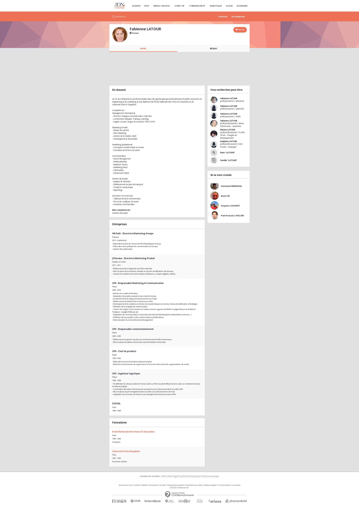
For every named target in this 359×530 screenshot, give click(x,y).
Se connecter (238, 16)
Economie (242, 5)
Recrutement (153, 485)
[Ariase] (214, 501)
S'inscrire (222, 16)
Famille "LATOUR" (228, 160)
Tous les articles (224, 485)
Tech (146, 5)
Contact (137, 485)
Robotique (216, 5)
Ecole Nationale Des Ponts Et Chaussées (133, 431)
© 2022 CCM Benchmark (180, 488)
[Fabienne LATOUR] (120, 34)
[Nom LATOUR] (213, 152)
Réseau (213, 48)
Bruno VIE (225, 196)
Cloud (229, 5)
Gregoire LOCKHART (230, 205)
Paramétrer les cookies (194, 485)
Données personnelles (175, 485)
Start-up (179, 5)
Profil (143, 48)
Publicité (144, 485)
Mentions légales (210, 485)
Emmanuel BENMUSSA (231, 186)
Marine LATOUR (227, 129)
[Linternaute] (153, 501)
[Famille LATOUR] (213, 160)
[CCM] (135, 501)
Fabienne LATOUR (228, 98)
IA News (136, 5)
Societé (162, 485)
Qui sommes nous (125, 485)
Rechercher (120, 16)
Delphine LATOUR (228, 141)
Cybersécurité (197, 5)
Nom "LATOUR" (227, 152)
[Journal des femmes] (119, 501)
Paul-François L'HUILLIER (232, 215)
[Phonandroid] (236, 501)
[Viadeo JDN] (199, 501)
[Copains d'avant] (185, 501)
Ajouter (241, 29)
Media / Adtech (161, 5)
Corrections (236, 485)
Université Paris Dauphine (126, 451)
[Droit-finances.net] (169, 501)
